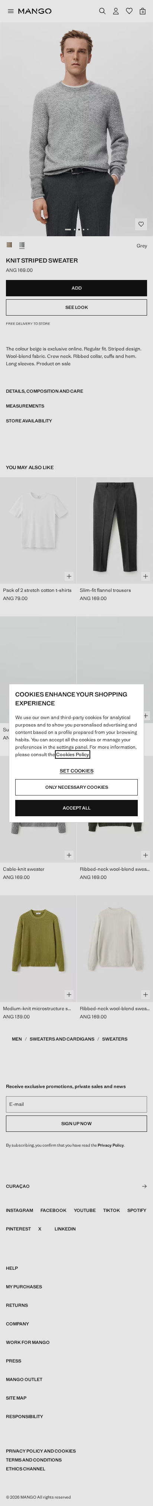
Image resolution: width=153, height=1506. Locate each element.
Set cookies (77, 771)
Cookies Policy (72, 754)
